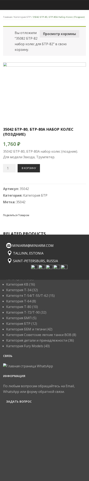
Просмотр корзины (59, 34)
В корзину (29, 168)
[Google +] (55, 215)
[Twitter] (41, 215)
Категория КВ (17, 284)
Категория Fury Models (24, 346)
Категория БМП (19, 318)
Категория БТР (22, 16)
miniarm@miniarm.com (33, 245)
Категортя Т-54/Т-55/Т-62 (27, 295)
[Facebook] (33, 215)
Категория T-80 (18, 306)
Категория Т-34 (18, 290)
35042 (20, 202)
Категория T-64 (18, 301)
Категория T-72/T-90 (23, 312)
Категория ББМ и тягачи (26, 329)
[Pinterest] (48, 215)
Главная (7, 16)
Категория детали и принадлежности (36, 340)
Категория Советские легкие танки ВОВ (38, 334)
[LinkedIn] (63, 215)
